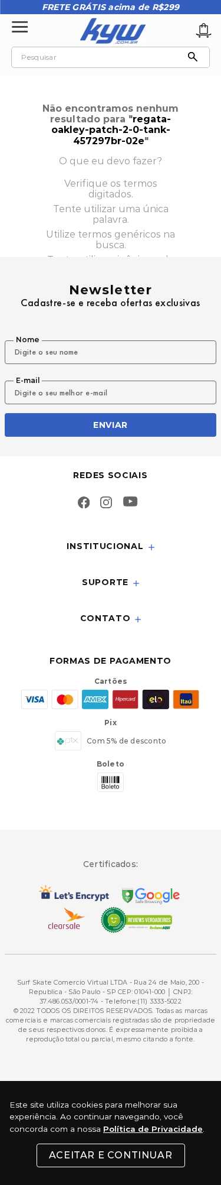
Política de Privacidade (153, 1129)
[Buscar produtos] (195, 57)
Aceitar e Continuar (110, 1155)
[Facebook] (83, 503)
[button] (110, 547)
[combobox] (110, 57)
